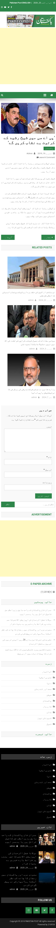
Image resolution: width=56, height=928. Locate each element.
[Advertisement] (28, 56)
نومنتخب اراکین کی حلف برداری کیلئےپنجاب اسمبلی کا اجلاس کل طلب (28, 294)
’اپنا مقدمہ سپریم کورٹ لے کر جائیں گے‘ (6, 237)
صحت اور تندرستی (42, 689)
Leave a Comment (47, 157)
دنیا (49, 683)
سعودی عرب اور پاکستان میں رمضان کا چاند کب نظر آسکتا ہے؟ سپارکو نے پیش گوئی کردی (26, 631)
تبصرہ (49, 426)
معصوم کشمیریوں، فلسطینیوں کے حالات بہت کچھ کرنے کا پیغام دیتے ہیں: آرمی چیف (28, 651)
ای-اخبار (46, 671)
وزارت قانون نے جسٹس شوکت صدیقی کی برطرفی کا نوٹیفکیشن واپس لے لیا (31, 391)
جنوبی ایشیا (45, 677)
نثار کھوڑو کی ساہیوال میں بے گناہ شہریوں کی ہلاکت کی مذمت (46, 237)
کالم (49, 712)
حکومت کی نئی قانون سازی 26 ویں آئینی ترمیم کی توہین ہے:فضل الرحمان (26, 641)
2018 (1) (46, 592)
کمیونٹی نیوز (44, 718)
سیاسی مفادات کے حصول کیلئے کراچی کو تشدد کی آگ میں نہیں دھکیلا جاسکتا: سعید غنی (30, 342)
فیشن (49, 695)
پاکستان (49, 148)
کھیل (49, 724)
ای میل (48, 470)
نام (49, 457)
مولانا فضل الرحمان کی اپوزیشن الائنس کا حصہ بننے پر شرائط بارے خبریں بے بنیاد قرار (28, 622)
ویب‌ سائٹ (47, 482)
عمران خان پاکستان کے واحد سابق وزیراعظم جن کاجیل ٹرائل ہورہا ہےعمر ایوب (28, 612)
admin (30, 153)
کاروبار (47, 706)
